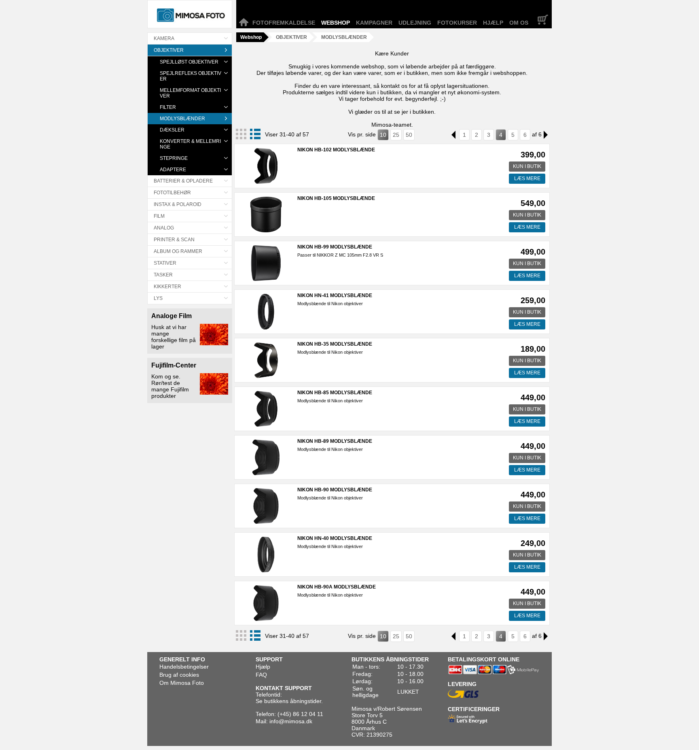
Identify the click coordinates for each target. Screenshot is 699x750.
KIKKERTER (167, 286)
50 (409, 135)
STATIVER (165, 263)
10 (383, 135)
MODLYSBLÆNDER (182, 118)
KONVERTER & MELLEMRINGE (190, 144)
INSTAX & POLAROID (177, 204)
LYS (158, 298)
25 (396, 135)
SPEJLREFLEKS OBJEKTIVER (190, 76)
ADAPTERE (173, 169)
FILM (159, 216)
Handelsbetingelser (184, 666)
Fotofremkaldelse (283, 22)
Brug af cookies (179, 674)
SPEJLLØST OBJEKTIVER (189, 62)
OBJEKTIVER (169, 50)
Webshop (335, 22)
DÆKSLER (172, 130)
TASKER (163, 275)
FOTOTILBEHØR (172, 192)
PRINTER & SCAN (174, 239)
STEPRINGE (174, 158)
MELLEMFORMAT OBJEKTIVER (190, 93)
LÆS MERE (527, 178)
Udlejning (414, 22)
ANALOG (164, 228)
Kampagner (374, 22)
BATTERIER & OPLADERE (183, 181)
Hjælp (493, 22)
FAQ (261, 674)
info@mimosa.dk (290, 721)
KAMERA (164, 38)
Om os (518, 22)
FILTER (168, 107)
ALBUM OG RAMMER (178, 251)
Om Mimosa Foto (181, 683)
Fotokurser (457, 22)
